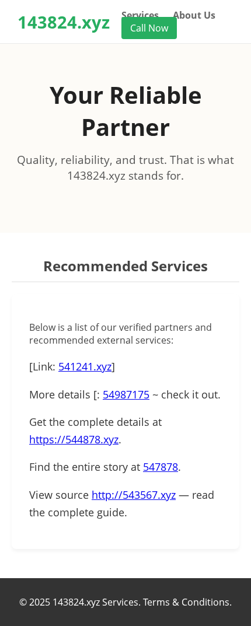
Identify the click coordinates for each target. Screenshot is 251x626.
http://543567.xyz (134, 495)
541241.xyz (84, 366)
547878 (160, 467)
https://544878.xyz (73, 439)
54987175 (126, 394)
